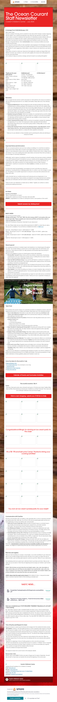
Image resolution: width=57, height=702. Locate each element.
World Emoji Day (10, 366)
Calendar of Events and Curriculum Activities (28, 375)
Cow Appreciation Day (12, 364)
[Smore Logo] (16, 2)
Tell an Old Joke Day (11, 369)
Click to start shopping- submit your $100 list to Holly (28, 396)
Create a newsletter (15, 698)
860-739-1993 (12, 672)
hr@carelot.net (12, 668)
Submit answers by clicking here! (28, 204)
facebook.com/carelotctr (17, 674)
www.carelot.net (13, 669)
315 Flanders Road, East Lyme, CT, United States (21, 671)
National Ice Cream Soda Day (13, 368)
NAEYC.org (40, 226)
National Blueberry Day (11, 363)
